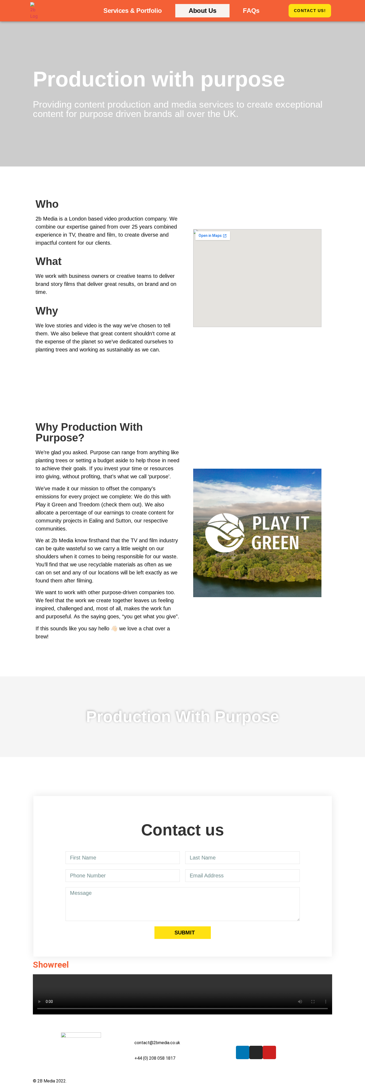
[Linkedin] (242, 1052)
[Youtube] (269, 1052)
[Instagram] (256, 1052)
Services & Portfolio (132, 10)
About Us (202, 10)
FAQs (251, 10)
